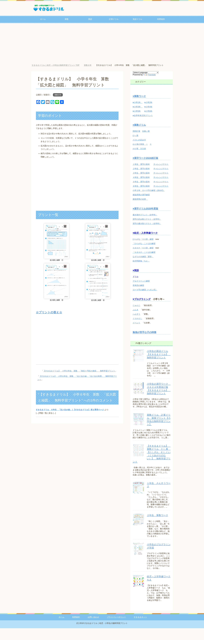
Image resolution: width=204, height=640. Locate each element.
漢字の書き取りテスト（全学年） (147, 224)
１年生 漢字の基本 (141, 164)
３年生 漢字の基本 (141, 173)
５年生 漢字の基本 (141, 182)
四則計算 (136, 131)
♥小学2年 (148, 102)
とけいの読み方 (139, 140)
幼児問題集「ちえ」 (141, 261)
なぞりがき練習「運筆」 (143, 257)
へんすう (136, 314)
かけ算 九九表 (139, 149)
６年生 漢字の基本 (141, 186)
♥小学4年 (148, 107)
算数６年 (58, 95)
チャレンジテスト (161, 164)
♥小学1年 (137, 102)
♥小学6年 (148, 111)
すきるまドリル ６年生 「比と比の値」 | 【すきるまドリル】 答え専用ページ (70, 410)
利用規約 (161, 19)
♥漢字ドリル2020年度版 (145, 208)
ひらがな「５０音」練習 (143, 239)
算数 (66, 19)
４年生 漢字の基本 (141, 177)
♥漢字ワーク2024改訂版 (145, 158)
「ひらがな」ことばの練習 (144, 244)
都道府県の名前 (140, 199)
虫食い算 (146, 131)
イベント (136, 323)
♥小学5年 (137, 111)
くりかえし (137, 318)
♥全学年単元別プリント (143, 116)
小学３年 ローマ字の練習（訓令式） (149, 190)
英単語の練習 (138, 285)
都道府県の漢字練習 (141, 195)
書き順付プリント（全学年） (145, 215)
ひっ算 (135, 136)
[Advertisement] (102, 43)
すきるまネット (140, 617)
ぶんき (135, 310)
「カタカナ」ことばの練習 (144, 252)
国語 (90, 19)
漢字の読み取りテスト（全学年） (147, 219)
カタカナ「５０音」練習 (143, 248)
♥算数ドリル (139, 125)
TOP (57, 65)
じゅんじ (136, 305)
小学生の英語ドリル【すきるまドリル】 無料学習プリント (158, 354)
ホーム (43, 19)
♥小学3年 (137, 107)
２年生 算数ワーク (157, 515)
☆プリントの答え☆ (49, 312)
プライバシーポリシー (116, 617)
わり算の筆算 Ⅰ (140, 144)
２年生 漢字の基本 (141, 169)
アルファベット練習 (141, 281)
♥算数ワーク (139, 96)
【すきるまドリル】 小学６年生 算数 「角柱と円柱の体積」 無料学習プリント (79, 371)
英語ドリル (137, 19)
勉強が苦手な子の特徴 (144, 332)
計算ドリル (114, 19)
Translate (152, 75)
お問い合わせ (93, 617)
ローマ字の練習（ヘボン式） (145, 290)
